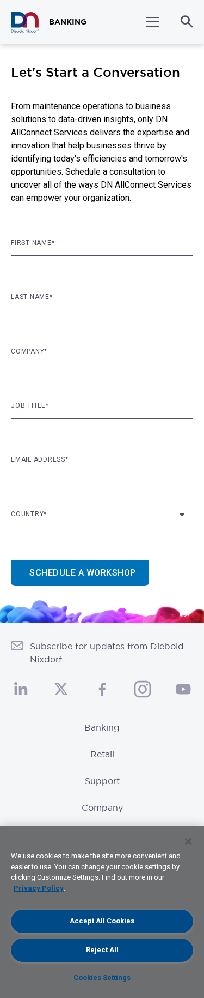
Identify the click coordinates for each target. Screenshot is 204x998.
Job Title (30, 405)
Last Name (32, 297)
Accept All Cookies (102, 921)
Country (29, 514)
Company (29, 351)
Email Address (40, 459)
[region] (102, 912)
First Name (32, 243)
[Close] (188, 841)
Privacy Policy (39, 888)
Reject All (102, 950)
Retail (102, 754)
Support (102, 780)
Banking (102, 727)
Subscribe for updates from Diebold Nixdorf (107, 653)
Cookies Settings (102, 977)
